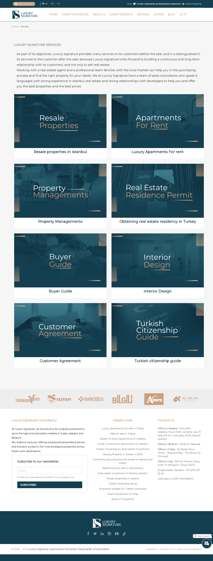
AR (46, 3)
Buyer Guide (60, 291)
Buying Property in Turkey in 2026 (122, 454)
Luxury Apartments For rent (158, 152)
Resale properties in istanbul (60, 152)
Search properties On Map (122, 493)
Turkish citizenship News (122, 483)
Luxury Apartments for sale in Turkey (123, 428)
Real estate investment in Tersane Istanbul (123, 473)
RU (52, 3)
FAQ (129, 4)
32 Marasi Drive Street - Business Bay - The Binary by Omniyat (179, 453)
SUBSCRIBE (28, 484)
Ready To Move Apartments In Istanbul (123, 438)
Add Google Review (189, 549)
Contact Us (166, 549)
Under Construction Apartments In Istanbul (123, 443)
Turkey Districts (121, 14)
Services (143, 14)
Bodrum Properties (122, 499)
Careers (151, 549)
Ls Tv (183, 14)
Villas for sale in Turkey (123, 433)
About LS (99, 14)
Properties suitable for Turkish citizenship (122, 488)
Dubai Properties (193, 4)
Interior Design (158, 291)
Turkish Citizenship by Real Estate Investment (123, 449)
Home (53, 14)
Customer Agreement (60, 361)
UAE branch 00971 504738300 (175, 478)
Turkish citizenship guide (157, 361)
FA (58, 3)
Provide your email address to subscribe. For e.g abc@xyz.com (45, 477)
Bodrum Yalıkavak (190, 444)
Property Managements (60, 221)
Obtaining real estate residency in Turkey (157, 221)
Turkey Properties (75, 14)
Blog (171, 14)
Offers (159, 14)
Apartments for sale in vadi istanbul (123, 468)
